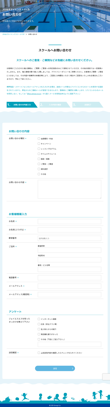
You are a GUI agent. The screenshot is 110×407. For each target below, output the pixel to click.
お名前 (12, 221)
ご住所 (12, 246)
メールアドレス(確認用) (19, 294)
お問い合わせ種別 (16, 138)
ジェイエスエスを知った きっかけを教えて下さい (19, 320)
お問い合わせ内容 (16, 182)
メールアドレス (15, 285)
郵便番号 (13, 237)
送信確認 (13, 352)
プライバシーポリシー (60, 71)
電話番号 (13, 277)
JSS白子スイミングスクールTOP (13, 34)
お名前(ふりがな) (16, 229)
